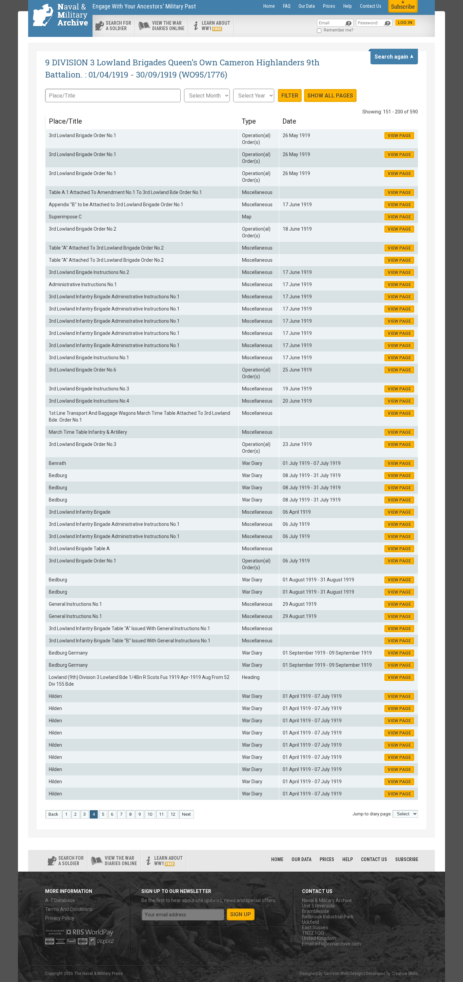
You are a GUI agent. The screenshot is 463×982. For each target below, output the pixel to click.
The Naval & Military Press (98, 973)
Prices (329, 6)
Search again (391, 57)
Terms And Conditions (69, 909)
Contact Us (370, 6)
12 (172, 814)
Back (53, 814)
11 (161, 814)
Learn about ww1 (216, 25)
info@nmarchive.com (338, 943)
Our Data (307, 6)
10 (149, 814)
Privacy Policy (59, 918)
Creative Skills (404, 973)
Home (269, 6)
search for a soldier (118, 25)
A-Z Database (60, 900)
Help (347, 6)
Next (186, 814)
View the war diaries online (168, 25)
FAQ (286, 6)
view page (399, 135)
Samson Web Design (343, 973)
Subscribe (406, 859)
